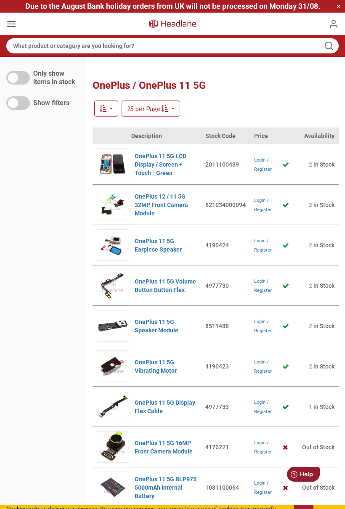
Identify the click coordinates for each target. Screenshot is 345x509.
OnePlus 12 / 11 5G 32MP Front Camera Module (161, 205)
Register (263, 169)
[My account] (334, 24)
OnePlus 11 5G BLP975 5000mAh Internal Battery (165, 487)
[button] (151, 109)
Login (259, 160)
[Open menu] (11, 24)
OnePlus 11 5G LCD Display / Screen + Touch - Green (160, 164)
